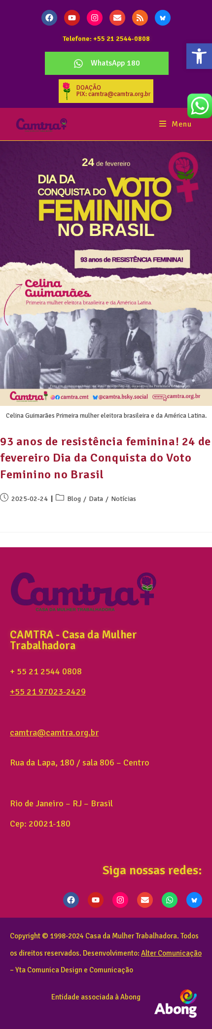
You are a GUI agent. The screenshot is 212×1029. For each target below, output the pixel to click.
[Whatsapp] (169, 900)
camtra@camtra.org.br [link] (54, 732)
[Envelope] (117, 18)
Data (96, 499)
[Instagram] (95, 18)
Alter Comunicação (171, 953)
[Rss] (140, 18)
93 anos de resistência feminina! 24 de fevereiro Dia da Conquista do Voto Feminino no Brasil (105, 458)
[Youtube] (72, 18)
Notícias (123, 499)
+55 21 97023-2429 (48, 691)
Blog (74, 499)
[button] (199, 56)
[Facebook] (49, 18)
